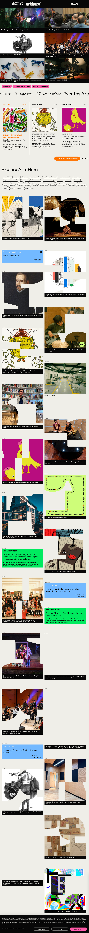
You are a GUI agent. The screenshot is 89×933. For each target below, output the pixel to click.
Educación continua (40, 86)
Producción (24, 180)
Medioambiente (81, 185)
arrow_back (82, 158)
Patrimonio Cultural (49, 183)
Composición (6, 180)
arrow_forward (86, 158)
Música (9, 177)
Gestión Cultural (61, 185)
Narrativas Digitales (34, 177)
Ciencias (5, 188)
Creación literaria (64, 180)
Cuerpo (5, 185)
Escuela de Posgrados (22, 86)
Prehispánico (29, 188)
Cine (21, 183)
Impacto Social (78, 183)
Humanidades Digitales (50, 180)
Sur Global (72, 185)
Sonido (24, 177)
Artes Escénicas (43, 185)
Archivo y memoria (35, 180)
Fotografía (60, 183)
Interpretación (63, 177)
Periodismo (15, 180)
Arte (4, 177)
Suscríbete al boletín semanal (68, 158)
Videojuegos (19, 188)
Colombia (54, 177)
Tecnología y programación (33, 183)
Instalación (68, 183)
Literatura (17, 177)
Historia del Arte (74, 177)
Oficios (52, 185)
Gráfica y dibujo (76, 180)
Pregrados (7, 86)
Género (34, 185)
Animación (12, 185)
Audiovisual (45, 177)
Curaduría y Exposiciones (10, 183)
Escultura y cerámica (24, 185)
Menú (73, 4)
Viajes (11, 188)
